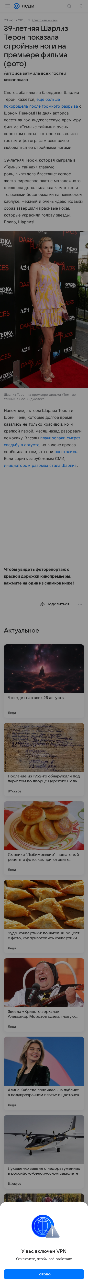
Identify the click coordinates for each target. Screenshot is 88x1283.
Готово (44, 1274)
